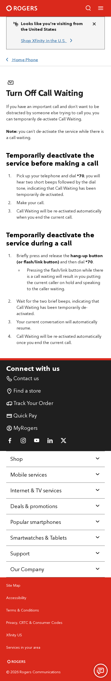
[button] (88, 8)
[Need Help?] (100, 670)
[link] (47, 41)
